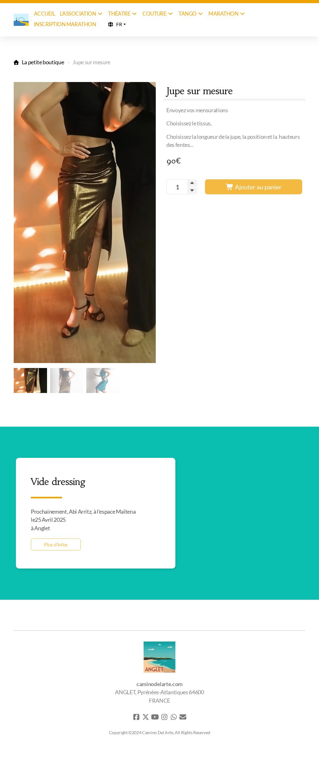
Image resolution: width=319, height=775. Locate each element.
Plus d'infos (56, 544)
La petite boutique (43, 62)
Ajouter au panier (258, 187)
